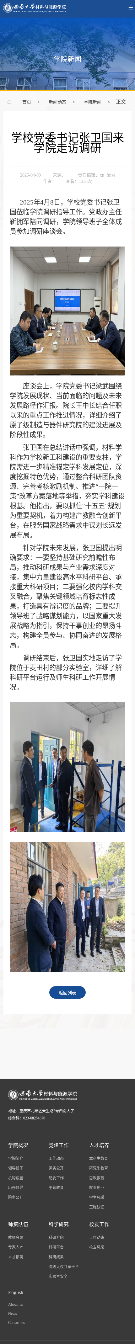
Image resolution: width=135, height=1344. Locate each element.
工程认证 (96, 1207)
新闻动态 (57, 101)
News (12, 1313)
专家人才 (15, 1247)
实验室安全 (58, 1276)
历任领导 (15, 1187)
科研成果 (56, 1257)
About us (15, 1304)
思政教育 (96, 1178)
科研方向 (56, 1237)
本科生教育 (98, 1158)
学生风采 (96, 1197)
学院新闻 (92, 101)
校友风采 (96, 1247)
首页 (26, 101)
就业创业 (96, 1187)
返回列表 (67, 992)
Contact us (16, 1322)
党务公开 (56, 1168)
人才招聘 (15, 1257)
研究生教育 (98, 1168)
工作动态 (56, 1158)
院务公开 (15, 1197)
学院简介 (15, 1158)
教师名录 (15, 1237)
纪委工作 (56, 1178)
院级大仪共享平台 (64, 1266)
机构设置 (15, 1178)
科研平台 (56, 1247)
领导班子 (15, 1168)
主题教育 (56, 1187)
